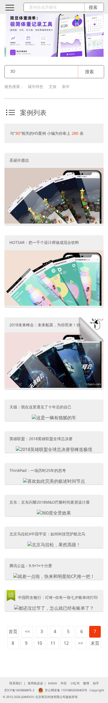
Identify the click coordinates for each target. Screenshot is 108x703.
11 (52, 643)
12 (66, 643)
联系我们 (15, 683)
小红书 (74, 683)
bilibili (52, 683)
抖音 (64, 683)
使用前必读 (35, 683)
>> (80, 643)
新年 (66, 86)
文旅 (52, 86)
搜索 (89, 71)
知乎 (96, 683)
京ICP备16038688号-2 (19, 690)
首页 (13, 631)
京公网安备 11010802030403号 (66, 690)
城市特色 (35, 86)
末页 (95, 643)
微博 (86, 683)
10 (39, 643)
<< (27, 631)
